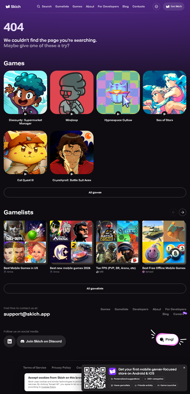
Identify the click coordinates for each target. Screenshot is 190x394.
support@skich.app (27, 314)
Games (77, 6)
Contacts (138, 6)
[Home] (13, 6)
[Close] (184, 367)
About (90, 6)
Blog (125, 6)
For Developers (108, 6)
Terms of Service (34, 367)
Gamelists (62, 6)
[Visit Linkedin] (10, 341)
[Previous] (173, 212)
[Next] (182, 212)
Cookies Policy (48, 387)
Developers (140, 309)
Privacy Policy (61, 367)
